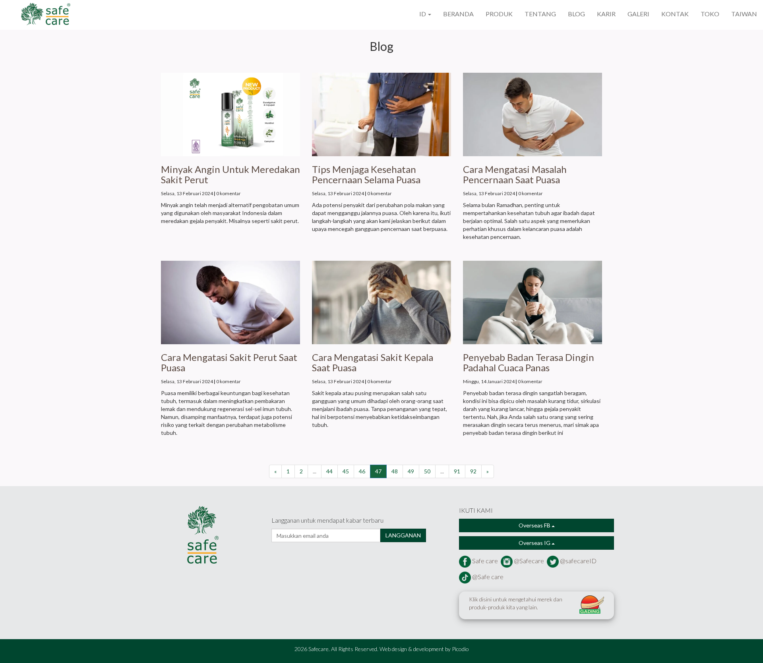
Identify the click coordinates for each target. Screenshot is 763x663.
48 (394, 471)
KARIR (606, 13)
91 (457, 471)
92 (473, 471)
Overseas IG (535, 542)
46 (362, 471)
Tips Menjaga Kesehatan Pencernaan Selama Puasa (366, 174)
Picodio (460, 649)
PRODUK (499, 13)
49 (411, 471)
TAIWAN (744, 13)
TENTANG (540, 13)
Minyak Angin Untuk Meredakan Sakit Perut (230, 174)
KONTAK (675, 13)
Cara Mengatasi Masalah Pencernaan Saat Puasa (515, 174)
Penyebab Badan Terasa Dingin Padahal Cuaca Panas (528, 362)
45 (346, 471)
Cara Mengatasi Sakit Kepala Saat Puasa (372, 362)
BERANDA (458, 13)
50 (427, 471)
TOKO (710, 13)
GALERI (638, 13)
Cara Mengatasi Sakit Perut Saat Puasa (229, 362)
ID (423, 13)
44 (329, 471)
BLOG (576, 13)
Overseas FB (535, 525)
